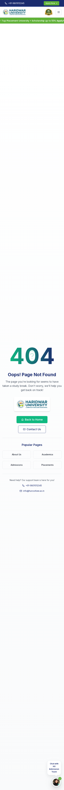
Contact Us (34, 429)
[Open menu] (59, 12)
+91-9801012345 (34, 485)
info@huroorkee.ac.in (33, 491)
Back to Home (34, 419)
